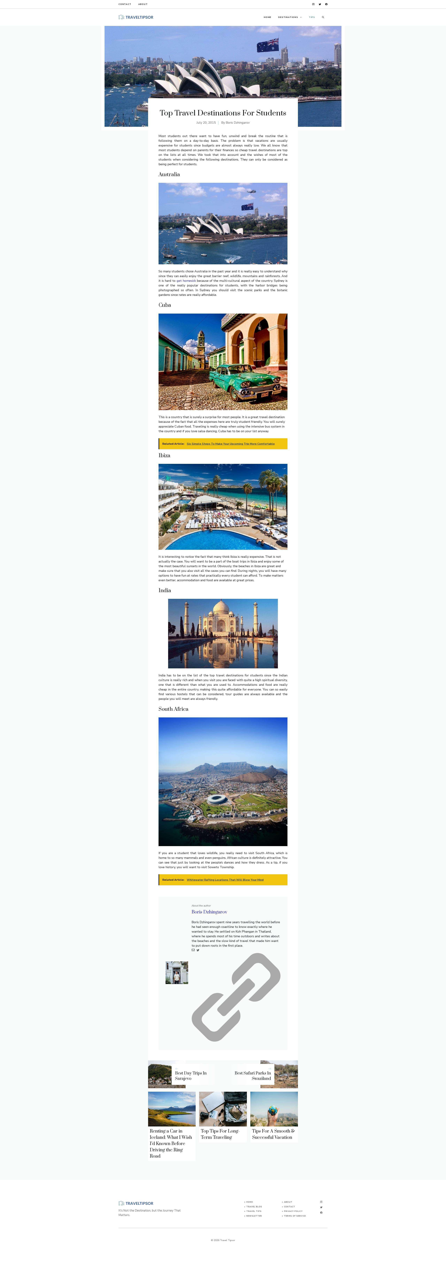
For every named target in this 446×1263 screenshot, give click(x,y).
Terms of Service (295, 1216)
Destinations (288, 17)
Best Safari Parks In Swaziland (253, 1076)
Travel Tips (254, 1211)
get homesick (186, 281)
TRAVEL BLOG (254, 1206)
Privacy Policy (293, 1211)
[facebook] (326, 4)
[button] (323, 17)
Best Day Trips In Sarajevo (191, 1076)
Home (267, 17)
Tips (312, 17)
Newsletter (254, 1216)
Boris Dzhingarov (238, 123)
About (143, 4)
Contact (124, 4)
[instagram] (313, 4)
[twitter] (320, 4)
